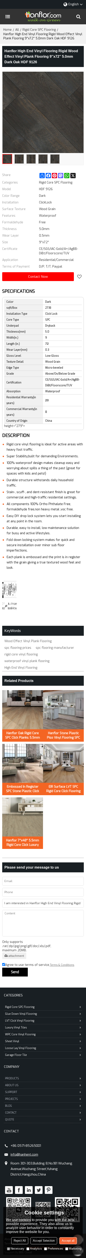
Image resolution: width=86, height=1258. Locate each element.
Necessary (17, 1248)
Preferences (55, 1248)
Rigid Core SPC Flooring (39, 30)
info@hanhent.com (24, 1154)
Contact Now (38, 276)
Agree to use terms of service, (39, 965)
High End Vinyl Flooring (20, 668)
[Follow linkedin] (29, 1190)
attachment (16, 955)
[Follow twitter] (39, 1190)
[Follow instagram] (48, 1190)
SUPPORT (11, 1092)
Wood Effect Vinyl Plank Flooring (28, 641)
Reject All (20, 1240)
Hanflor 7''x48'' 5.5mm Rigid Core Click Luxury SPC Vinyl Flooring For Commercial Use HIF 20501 (22, 842)
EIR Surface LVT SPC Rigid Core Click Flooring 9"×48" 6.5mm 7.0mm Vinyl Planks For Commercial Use (63, 789)
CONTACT (11, 1112)
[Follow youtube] (9, 1190)
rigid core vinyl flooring (21, 654)
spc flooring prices (17, 648)
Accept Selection (44, 1240)
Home (7, 30)
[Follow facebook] (19, 1190)
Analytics (36, 1248)
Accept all (68, 1240)
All (17, 30)
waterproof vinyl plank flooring (26, 661)
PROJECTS (11, 1099)
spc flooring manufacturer (55, 648)
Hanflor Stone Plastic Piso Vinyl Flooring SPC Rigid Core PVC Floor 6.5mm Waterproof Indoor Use (63, 735)
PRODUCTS (12, 1078)
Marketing (75, 1248)
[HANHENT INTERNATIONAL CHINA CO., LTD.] (43, 16)
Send (15, 972)
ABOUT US (12, 1085)
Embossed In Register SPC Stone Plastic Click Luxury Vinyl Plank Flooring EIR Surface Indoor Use (22, 789)
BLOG (8, 1106)
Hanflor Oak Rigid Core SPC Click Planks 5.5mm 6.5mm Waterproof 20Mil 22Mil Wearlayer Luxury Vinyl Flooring (22, 735)
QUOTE (9, 1119)
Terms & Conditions (62, 965)
